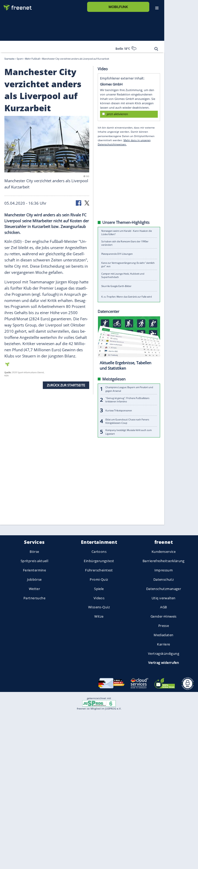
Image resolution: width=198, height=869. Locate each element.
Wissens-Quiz (99, 607)
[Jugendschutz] (99, 703)
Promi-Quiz (99, 579)
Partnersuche (34, 598)
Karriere (163, 644)
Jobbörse (34, 579)
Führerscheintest (99, 570)
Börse (34, 551)
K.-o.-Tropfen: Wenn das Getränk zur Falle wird (126, 296)
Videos (99, 598)
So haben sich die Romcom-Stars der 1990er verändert (124, 243)
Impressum (163, 570)
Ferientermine (34, 570)
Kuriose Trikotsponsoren (118, 410)
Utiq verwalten (164, 598)
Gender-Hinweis (164, 616)
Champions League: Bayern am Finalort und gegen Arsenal (129, 389)
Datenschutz (163, 579)
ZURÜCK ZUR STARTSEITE (66, 384)
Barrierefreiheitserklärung (164, 561)
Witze (98, 616)
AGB (163, 607)
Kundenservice (164, 551)
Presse (163, 625)
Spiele (99, 588)
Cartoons (99, 551)
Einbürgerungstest (99, 561)
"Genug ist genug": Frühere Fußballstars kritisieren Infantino (127, 399)
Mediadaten (163, 635)
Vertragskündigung (163, 653)
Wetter (34, 588)
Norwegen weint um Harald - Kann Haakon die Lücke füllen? (126, 232)
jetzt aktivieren (117, 114)
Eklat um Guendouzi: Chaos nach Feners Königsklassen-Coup (127, 421)
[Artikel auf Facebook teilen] (79, 202)
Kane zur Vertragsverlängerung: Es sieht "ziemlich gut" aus (128, 264)
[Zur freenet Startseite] (16, 5)
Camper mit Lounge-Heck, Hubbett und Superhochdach (122, 275)
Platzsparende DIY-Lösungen (117, 254)
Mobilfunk (118, 6)
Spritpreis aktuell (34, 561)
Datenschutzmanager (163, 588)
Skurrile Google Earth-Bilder (116, 286)
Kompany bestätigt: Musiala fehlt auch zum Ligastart (128, 431)
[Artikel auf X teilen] (87, 202)
